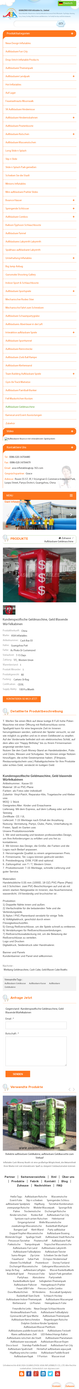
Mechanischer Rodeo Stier (20, 299)
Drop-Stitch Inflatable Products (22, 60)
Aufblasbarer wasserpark (23, 1342)
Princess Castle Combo (50, 1288)
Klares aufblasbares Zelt (24, 1334)
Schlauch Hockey (53, 1296)
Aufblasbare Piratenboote (19, 126)
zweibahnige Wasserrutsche (27, 1226)
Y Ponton (42, 1356)
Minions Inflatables (16, 184)
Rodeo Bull (37, 1215)
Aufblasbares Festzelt (59, 1331)
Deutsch (68, 3)
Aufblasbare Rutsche (36, 1196)
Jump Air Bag (12, 1270)
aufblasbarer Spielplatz (18, 1204)
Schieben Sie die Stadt (18, 175)
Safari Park (33, 1259)
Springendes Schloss (58, 1200)
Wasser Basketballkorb (62, 1270)
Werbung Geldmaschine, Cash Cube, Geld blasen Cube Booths (35, 970)
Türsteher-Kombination (61, 1204)
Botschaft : (12, 1033)
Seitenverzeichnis (33, 1176)
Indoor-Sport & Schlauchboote (22, 283)
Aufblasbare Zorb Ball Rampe (21, 357)
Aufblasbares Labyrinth (54, 1248)
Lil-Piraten (35, 1303)
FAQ (59, 1185)
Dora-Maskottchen (18, 1292)
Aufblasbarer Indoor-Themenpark (24, 1299)
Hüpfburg (39, 1204)
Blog (64, 1181)
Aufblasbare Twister (55, 1252)
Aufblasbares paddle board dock (25, 1331)
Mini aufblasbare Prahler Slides (22, 192)
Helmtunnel (58, 1218)
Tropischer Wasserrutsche (57, 1244)
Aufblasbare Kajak (23, 1356)
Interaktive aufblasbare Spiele (21, 332)
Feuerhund (18, 1259)
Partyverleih (55, 1277)
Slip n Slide (11, 159)
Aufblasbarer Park (61, 1241)
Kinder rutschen (18, 1215)
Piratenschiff (41, 1241)
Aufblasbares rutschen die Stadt (24, 1338)
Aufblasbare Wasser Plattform (39, 1327)
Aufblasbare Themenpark (56, 1316)
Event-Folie (16, 1200)
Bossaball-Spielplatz (60, 1292)
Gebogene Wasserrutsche (56, 1266)
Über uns (68, 1176)
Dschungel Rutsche (55, 1211)
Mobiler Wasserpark (44, 1207)
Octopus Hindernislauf (55, 1259)
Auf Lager (11, 93)
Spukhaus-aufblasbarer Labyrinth (23, 250)
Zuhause (66, 538)
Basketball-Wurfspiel (57, 1226)
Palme (16, 1211)
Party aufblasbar (56, 1230)
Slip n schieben (34, 1200)
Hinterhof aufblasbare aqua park (54, 1349)
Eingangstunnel (26, 1222)
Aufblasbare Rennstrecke (19, 349)
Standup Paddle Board (34, 1345)
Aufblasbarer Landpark (18, 76)
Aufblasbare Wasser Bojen (55, 1342)
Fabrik (34, 1181)
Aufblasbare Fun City (17, 51)
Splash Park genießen (60, 1274)
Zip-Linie (35, 1255)
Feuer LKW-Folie (25, 1288)
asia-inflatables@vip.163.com (27, 468)
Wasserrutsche (59, 1196)
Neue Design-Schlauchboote (49, 1308)
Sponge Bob (65, 1207)
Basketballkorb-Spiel (24, 1281)
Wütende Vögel (13, 1237)
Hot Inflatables (13, 84)
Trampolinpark (32, 1244)
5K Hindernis (39, 1292)
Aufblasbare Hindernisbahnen (22, 117)
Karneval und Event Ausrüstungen (24, 415)
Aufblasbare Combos (17, 217)
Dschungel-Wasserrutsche (24, 1266)
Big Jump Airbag (14, 266)
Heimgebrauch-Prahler (53, 1285)
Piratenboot (42, 1263)
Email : (10, 1019)
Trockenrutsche (32, 1211)
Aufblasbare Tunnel (16, 233)
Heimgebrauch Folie (55, 1303)
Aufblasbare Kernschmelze (25, 1319)
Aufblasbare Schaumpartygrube (23, 316)
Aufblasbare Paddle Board (55, 1353)
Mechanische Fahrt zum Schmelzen (25, 307)
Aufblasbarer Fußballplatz (27, 1252)
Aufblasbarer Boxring (58, 1233)
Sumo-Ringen (18, 1255)
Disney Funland (61, 1263)
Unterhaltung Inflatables (19, 258)
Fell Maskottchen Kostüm (19, 398)
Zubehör (10, 423)
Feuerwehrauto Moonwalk (19, 101)
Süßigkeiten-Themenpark (52, 1281)
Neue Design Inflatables (18, 43)
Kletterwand (19, 1303)
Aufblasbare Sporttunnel (19, 341)
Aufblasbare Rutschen (17, 134)
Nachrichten (42, 1185)
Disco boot (12, 1345)
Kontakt (50, 1181)
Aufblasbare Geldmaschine (20, 407)
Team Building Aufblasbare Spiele (23, 374)
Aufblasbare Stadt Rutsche (59, 1237)
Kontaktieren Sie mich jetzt (21, 699)
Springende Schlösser (17, 208)
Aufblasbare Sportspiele (18, 291)
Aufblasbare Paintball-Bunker (21, 390)
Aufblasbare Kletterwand (19, 365)
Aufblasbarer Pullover (25, 1285)
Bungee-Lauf (20, 1230)
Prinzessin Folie (36, 1274)
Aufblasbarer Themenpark (19, 68)
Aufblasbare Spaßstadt (20, 1349)
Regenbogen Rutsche (56, 1319)
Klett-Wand (37, 1230)
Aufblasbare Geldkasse (15, 983)
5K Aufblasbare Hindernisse (20, 109)
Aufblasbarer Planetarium (58, 1338)
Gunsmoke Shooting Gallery (21, 274)
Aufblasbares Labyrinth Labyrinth (23, 241)
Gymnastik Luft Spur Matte (24, 1316)
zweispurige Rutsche (18, 1207)
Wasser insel (58, 1356)
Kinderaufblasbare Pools (24, 1312)
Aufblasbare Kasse (37, 983)
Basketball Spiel (15, 1274)
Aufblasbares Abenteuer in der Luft (24, 324)
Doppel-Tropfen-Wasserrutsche (26, 1233)
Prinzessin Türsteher (19, 1241)
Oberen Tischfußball (20, 1263)
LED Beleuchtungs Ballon (54, 1334)
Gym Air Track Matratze (18, 382)
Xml (53, 1176)
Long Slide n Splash (16, 150)
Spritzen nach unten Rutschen (31, 1218)
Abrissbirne (39, 1277)
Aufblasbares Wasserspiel (59, 1299)
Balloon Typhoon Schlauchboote (23, 225)
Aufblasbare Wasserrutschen (21, 142)
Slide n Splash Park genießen (21, 167)
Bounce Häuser (14, 200)
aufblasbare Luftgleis (35, 1270)
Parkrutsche (14, 1244)
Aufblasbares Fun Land (25, 1248)
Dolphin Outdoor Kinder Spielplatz (39, 1323)
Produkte (17, 1181)
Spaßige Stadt (33, 1237)
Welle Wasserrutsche (50, 1222)
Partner (10, 1176)
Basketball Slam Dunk (28, 1296)
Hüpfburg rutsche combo (23, 1353)
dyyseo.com (53, 1369)
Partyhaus (22, 1277)
